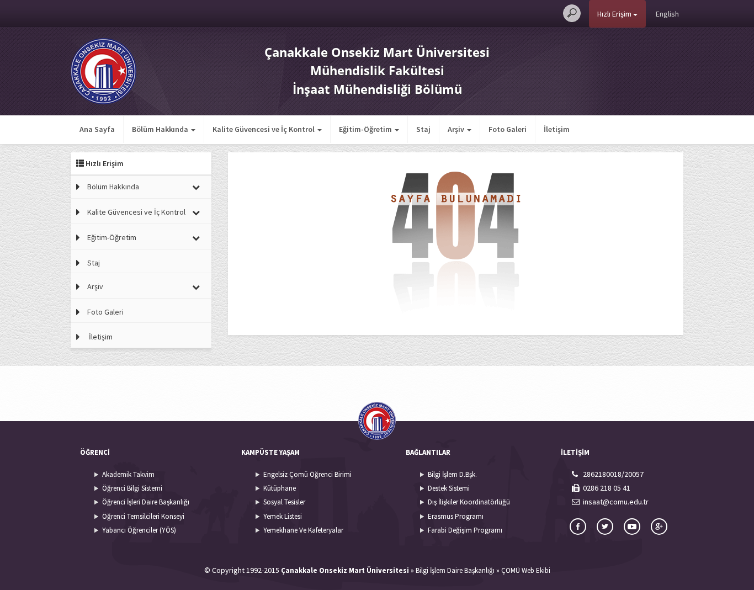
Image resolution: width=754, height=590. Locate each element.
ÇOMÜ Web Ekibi (525, 570)
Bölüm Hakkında (113, 187)
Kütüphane (279, 488)
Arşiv (95, 286)
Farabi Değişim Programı (465, 530)
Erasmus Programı (456, 516)
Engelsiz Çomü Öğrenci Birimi (307, 474)
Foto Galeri (507, 129)
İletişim (557, 129)
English (667, 14)
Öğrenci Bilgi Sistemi (132, 488)
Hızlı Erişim (615, 14)
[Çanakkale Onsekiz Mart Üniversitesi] (103, 70)
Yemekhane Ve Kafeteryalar (303, 530)
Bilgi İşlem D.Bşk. (452, 474)
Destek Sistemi (449, 488)
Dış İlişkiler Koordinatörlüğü (469, 502)
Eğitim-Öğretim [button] (366, 129)
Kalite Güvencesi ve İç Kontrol (136, 212)
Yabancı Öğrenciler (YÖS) (139, 530)
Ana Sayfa (97, 129)
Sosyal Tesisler (284, 502)
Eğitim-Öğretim (111, 237)
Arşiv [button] (457, 129)
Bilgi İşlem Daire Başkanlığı (455, 570)
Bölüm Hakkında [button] (161, 129)
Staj (423, 129)
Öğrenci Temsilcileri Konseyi (143, 516)
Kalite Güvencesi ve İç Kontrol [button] (264, 129)
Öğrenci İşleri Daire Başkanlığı (145, 502)
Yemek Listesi (282, 516)
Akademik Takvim (128, 474)
